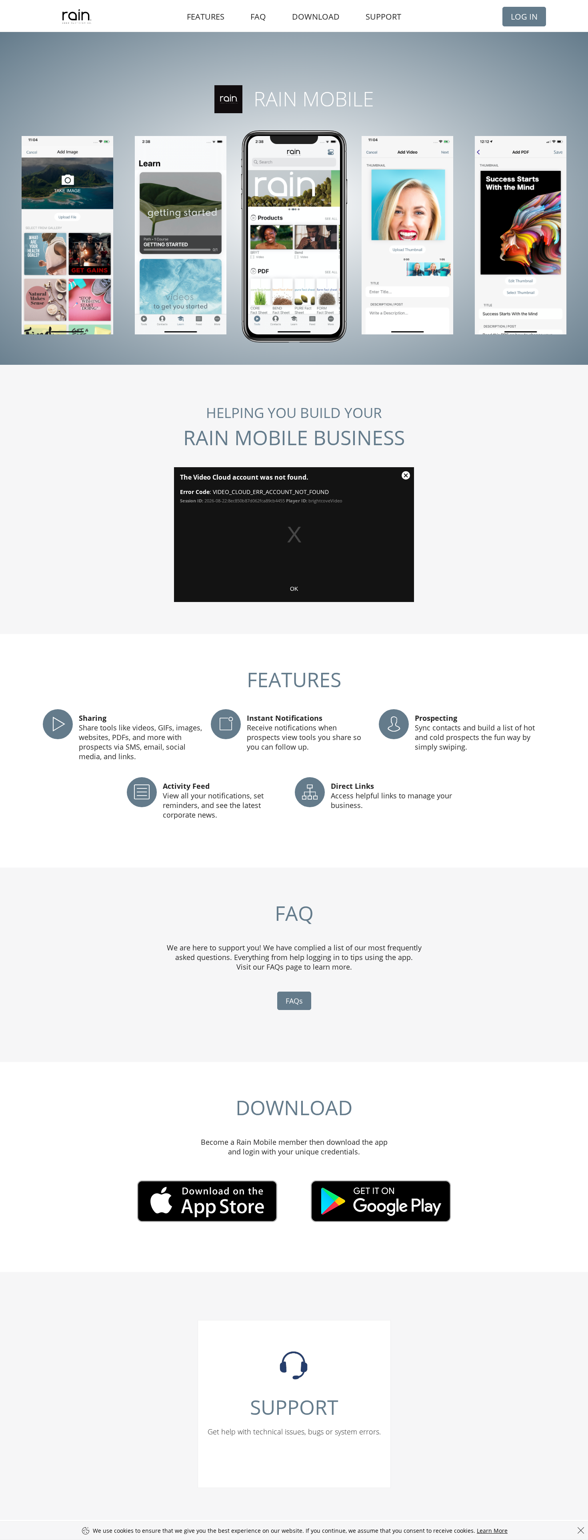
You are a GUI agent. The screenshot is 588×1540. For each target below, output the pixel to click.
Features (205, 16)
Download (316, 16)
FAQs (294, 1001)
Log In (524, 16)
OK (294, 589)
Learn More (492, 1530)
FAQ (258, 16)
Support (383, 16)
